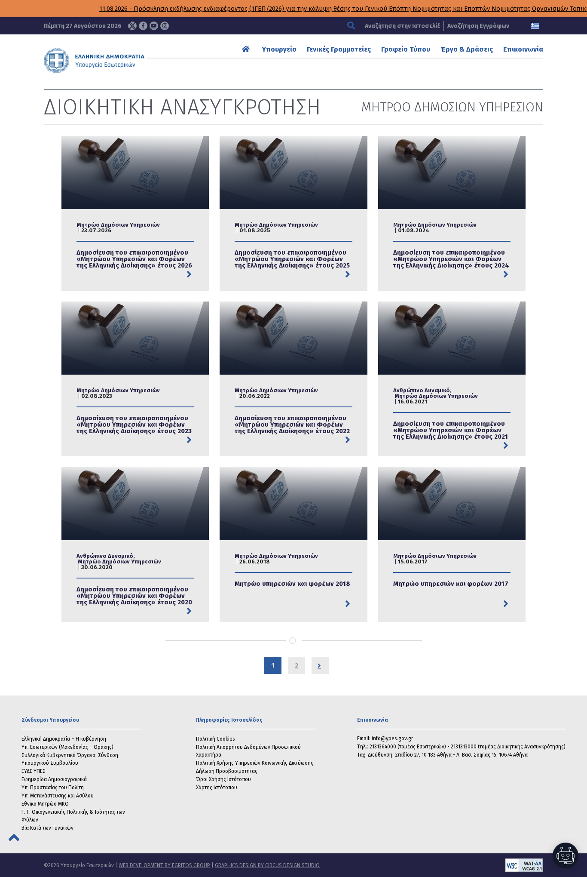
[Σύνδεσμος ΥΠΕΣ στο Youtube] (154, 26)
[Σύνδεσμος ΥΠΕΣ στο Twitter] (132, 26)
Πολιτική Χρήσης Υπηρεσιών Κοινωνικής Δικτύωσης (254, 763)
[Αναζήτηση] (352, 26)
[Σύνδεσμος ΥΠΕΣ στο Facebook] (143, 26)
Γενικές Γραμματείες (339, 49)
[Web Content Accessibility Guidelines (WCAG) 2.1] (431, 865)
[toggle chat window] (565, 855)
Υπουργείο (279, 49)
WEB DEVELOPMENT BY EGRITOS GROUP (164, 865)
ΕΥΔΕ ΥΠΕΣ (33, 771)
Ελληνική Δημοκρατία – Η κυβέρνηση (63, 739)
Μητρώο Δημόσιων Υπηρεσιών (118, 225)
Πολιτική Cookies (215, 739)
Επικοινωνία (523, 49)
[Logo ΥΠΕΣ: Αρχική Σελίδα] (116, 60)
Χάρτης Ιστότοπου (216, 788)
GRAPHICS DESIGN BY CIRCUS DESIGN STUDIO (267, 865)
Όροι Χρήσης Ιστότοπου (223, 779)
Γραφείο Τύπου (405, 49)
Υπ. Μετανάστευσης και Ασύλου (57, 796)
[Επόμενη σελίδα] (320, 665)
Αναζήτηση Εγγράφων (478, 26)
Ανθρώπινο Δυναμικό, (422, 390)
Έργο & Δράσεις (466, 49)
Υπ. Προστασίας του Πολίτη (52, 788)
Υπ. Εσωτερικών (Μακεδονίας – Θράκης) (67, 747)
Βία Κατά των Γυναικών (47, 828)
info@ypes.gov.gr (392, 738)
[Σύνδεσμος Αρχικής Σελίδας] (247, 49)
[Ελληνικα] (535, 26)
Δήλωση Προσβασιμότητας (226, 771)
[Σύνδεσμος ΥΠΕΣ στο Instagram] (164, 26)
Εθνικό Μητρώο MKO (45, 804)
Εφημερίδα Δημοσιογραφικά (54, 779)
